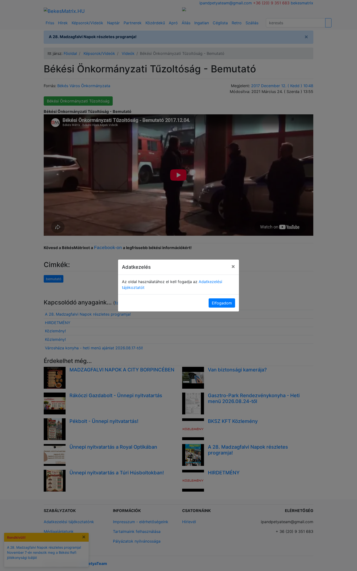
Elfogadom (222, 303)
